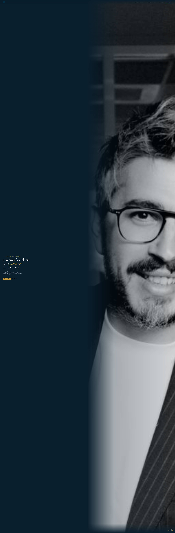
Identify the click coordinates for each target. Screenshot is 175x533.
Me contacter (7, 278)
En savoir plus (14, 278)
